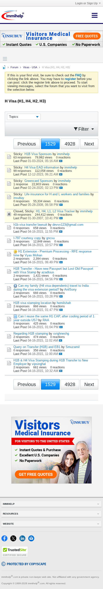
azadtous (47, 272)
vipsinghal (39, 364)
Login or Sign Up (86, 3)
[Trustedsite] (14, 556)
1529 (50, 143)
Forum (14, 67)
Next (89, 143)
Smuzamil (73, 347)
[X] (14, 540)
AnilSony (70, 289)
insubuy (18, 198)
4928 (70, 143)
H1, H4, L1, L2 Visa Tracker (55, 211)
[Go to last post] (60, 161)
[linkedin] (23, 540)
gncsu (50, 238)
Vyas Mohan (33, 255)
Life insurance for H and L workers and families (57, 194)
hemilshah (64, 303)
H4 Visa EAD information (41, 167)
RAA (46, 320)
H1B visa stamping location (32, 303)
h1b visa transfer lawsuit (30, 224)
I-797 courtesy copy (27, 238)
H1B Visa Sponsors (38, 154)
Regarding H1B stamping (30, 333)
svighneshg (61, 333)
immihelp (63, 154)
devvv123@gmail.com (67, 224)
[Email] (32, 540)
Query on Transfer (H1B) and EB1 (36, 347)
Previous (26, 143)
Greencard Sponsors (38, 181)
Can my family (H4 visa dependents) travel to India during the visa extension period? (51, 287)
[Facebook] (5, 540)
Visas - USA (30, 67)
